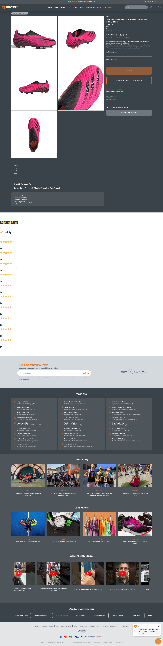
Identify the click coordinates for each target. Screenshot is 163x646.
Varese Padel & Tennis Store (72, 429)
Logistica (37, 626)
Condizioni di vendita (65, 626)
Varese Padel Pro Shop (119, 424)
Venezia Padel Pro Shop (121, 429)
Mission (51, 626)
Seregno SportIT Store (26, 403)
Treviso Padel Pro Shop (75, 440)
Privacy (76, 626)
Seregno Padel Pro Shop (74, 434)
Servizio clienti (149, 2)
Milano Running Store (26, 413)
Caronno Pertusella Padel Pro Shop (124, 408)
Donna (56, 7)
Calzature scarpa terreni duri (20, 13)
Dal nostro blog (81, 459)
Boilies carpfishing (118, 615)
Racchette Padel (80, 615)
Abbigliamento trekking (99, 615)
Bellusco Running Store (72, 413)
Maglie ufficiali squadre (61, 615)
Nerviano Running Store (26, 434)
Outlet (110, 7)
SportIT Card (125, 626)
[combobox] (136, 7)
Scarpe (81, 7)
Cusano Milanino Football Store (74, 403)
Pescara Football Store (29, 424)
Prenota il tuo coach (102, 626)
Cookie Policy (83, 626)
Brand (75, 7)
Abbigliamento (90, 7)
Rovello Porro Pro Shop (73, 424)
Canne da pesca (135, 615)
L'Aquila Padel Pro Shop (126, 440)
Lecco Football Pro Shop (74, 419)
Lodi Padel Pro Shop (78, 445)
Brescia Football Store (76, 408)
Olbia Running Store (26, 445)
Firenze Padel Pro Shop (124, 419)
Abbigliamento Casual (21, 615)
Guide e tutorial (81, 507)
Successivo (10, 239)
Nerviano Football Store (26, 429)
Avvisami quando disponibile (129, 80)
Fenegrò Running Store (26, 408)
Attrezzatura (101, 7)
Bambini (62, 7)
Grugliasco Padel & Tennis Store (27, 440)
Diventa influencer (115, 626)
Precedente (3, 239)
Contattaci (44, 626)
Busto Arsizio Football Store (27, 419)
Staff (57, 626)
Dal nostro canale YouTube (81, 555)
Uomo (50, 7)
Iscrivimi (85, 373)
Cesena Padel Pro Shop (122, 434)
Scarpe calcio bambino (41, 615)
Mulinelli (150, 615)
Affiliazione (92, 626)
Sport (69, 7)
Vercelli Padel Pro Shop (122, 403)
